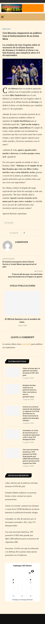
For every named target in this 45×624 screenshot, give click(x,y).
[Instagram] (34, 17)
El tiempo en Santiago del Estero (22, 600)
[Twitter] (30, 17)
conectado (26, 344)
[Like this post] (26, 233)
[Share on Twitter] (31, 233)
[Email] (38, 17)
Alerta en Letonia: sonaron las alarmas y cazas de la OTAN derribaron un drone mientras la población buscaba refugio (31, 413)
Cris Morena (9, 223)
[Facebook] (26, 17)
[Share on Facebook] (28, 233)
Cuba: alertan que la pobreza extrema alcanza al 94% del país (31, 371)
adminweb (21, 242)
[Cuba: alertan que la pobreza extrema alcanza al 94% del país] (12, 372)
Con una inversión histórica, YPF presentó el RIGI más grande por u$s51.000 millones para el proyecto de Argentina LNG (31, 456)
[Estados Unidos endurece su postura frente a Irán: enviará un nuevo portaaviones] (12, 389)
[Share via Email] (35, 233)
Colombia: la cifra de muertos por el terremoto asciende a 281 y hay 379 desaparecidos (31, 435)
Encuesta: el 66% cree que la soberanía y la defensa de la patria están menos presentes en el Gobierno (22, 551)
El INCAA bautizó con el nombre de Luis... (22, 320)
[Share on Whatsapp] (33, 233)
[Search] (42, 17)
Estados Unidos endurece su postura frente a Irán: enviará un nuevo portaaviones (30, 391)
